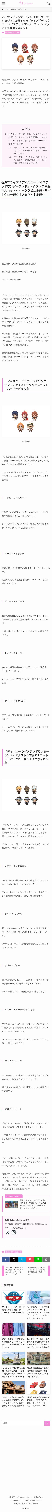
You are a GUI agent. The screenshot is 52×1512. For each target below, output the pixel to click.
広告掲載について (17, 1500)
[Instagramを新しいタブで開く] (13, 1232)
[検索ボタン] (48, 3)
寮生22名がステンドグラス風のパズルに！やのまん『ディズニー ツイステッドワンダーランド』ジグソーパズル (33, 1204)
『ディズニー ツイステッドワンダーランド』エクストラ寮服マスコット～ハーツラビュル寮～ (30, 150)
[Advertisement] (26, 1456)
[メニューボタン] (3, 3)
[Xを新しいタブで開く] (7, 1232)
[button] (6, 1259)
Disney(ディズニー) (12, 32)
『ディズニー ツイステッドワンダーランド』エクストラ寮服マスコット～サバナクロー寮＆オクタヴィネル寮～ (30, 160)
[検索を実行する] (47, 1423)
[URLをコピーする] (46, 1259)
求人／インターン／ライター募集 (26, 1503)
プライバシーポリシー (24, 1497)
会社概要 (12, 1497)
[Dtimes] (26, 3)
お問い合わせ (38, 1497)
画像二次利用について (33, 1500)
